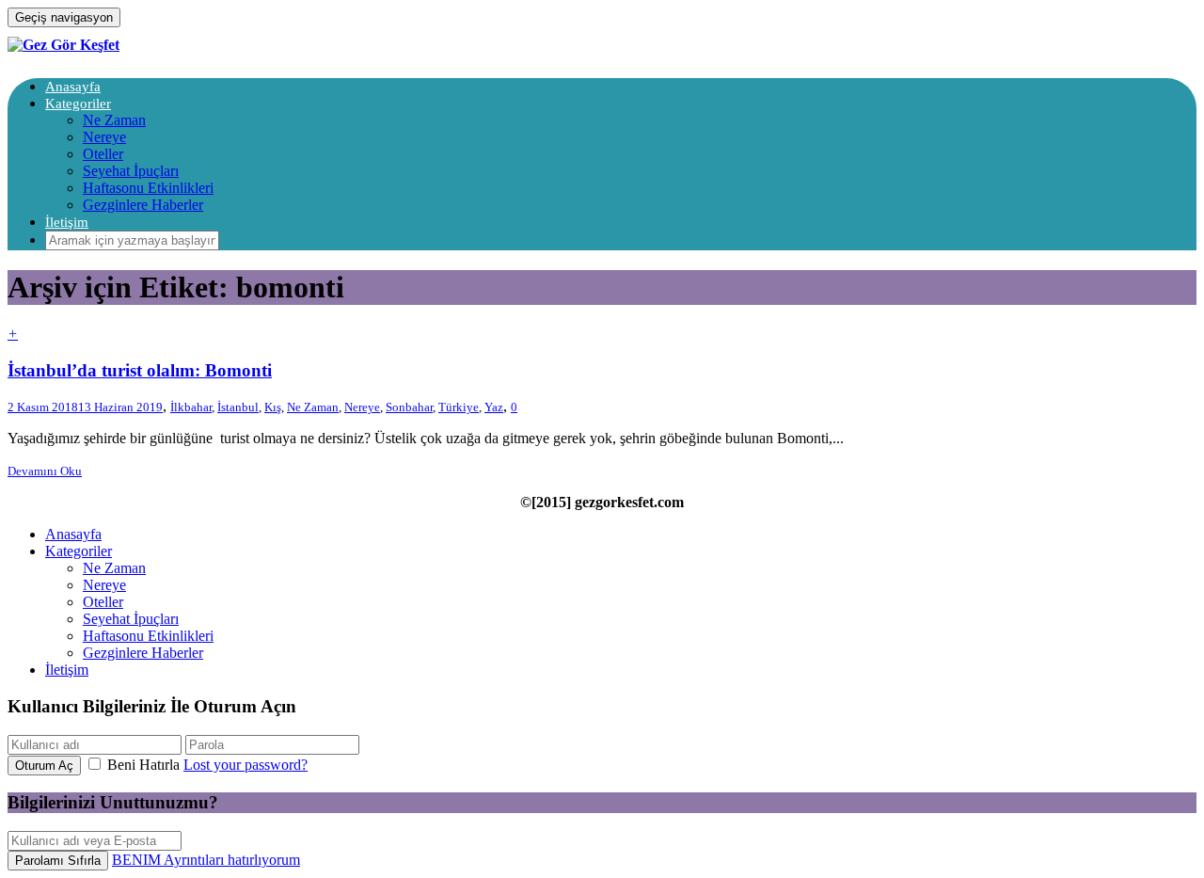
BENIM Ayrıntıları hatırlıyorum (206, 860)
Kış (272, 407)
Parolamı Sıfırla (58, 861)
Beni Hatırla (143, 765)
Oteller (103, 154)
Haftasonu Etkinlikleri (148, 188)
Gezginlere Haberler (143, 205)
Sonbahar (409, 407)
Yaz (493, 407)
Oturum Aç (44, 765)
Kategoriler (78, 103)
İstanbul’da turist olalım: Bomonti (140, 370)
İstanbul (238, 407)
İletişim (66, 222)
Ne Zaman (114, 120)
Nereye (104, 137)
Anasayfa (73, 86)
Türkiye (458, 407)
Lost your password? (245, 765)
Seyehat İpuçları (131, 171)
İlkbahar (191, 407)
